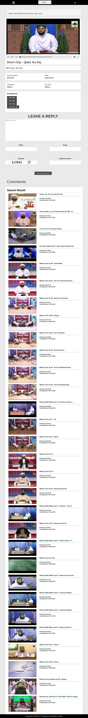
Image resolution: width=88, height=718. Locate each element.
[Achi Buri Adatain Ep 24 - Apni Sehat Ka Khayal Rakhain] (22, 253)
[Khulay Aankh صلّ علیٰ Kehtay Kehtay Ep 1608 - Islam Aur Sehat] (22, 219)
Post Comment (43, 173)
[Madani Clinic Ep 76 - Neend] (22, 444)
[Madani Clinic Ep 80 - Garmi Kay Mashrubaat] (22, 392)
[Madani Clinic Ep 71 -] (22, 461)
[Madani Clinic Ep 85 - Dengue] (22, 323)
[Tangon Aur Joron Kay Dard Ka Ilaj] (22, 201)
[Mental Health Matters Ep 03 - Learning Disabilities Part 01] (22, 617)
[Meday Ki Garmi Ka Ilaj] (22, 565)
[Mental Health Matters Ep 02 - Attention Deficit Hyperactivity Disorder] (22, 635)
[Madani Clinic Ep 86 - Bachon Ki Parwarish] (22, 305)
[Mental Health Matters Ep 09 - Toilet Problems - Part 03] (22, 548)
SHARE (12, 107)
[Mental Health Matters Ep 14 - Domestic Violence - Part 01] (22, 409)
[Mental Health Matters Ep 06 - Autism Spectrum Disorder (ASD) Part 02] (22, 583)
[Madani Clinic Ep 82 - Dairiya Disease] (22, 357)
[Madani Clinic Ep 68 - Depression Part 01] (22, 531)
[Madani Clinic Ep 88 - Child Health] (22, 271)
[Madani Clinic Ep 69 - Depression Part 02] (22, 496)
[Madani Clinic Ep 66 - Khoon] (22, 669)
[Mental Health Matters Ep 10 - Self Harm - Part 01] (22, 513)
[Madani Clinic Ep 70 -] (22, 479)
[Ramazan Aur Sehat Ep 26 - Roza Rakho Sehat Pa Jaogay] (22, 704)
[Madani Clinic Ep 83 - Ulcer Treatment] (22, 340)
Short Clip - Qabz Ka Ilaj (34, 13)
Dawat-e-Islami (13, 13)
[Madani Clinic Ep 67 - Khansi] (22, 652)
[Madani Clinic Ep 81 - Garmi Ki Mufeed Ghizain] (22, 375)
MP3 (11, 101)
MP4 (11, 98)
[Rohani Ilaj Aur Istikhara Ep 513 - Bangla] (22, 686)
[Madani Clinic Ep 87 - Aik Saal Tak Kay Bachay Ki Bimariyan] (22, 288)
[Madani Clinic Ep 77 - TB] (22, 427)
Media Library (22, 13)
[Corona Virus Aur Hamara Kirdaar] (22, 236)
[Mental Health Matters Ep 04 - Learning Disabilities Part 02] (22, 600)
